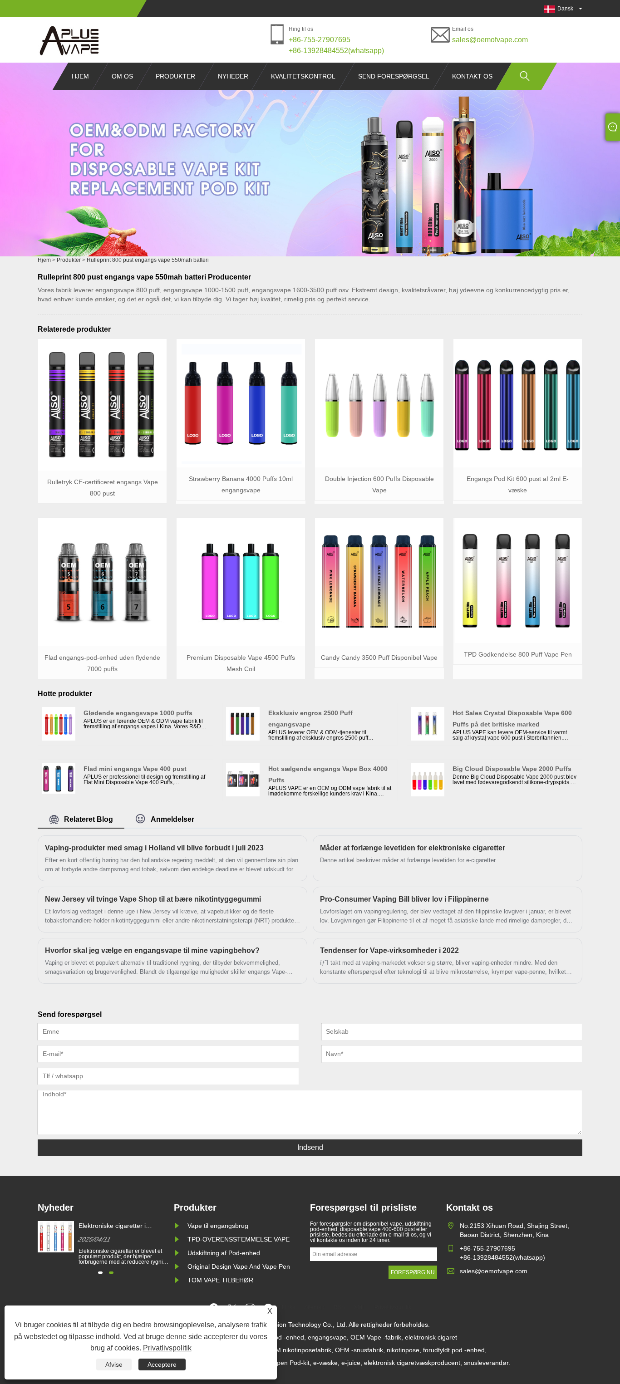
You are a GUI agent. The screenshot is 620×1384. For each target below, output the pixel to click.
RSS (339, 1307)
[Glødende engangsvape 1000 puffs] (58, 739)
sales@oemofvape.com (490, 40)
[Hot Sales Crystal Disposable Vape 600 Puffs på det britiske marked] (427, 739)
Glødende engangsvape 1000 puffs (138, 713)
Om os (122, 76)
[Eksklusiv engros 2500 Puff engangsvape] (243, 739)
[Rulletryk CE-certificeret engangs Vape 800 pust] (102, 469)
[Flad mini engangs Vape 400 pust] (58, 792)
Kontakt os (472, 76)
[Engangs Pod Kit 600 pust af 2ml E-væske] (517, 465)
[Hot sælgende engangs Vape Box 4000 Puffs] (243, 794)
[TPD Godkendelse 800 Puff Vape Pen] (518, 641)
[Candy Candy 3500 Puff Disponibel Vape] (379, 644)
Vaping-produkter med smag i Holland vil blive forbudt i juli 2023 (154, 848)
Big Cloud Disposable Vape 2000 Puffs (512, 768)
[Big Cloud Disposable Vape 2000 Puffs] (427, 794)
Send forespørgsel (393, 76)
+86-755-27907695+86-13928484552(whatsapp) (336, 45)
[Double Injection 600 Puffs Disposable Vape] (379, 465)
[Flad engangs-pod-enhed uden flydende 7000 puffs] (102, 644)
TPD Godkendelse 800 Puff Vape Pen (518, 654)
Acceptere (162, 1364)
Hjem (80, 76)
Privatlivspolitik (167, 1348)
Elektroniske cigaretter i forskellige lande (112, 1226)
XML (359, 1307)
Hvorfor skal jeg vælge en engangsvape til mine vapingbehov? (152, 950)
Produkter (175, 76)
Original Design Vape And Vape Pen (238, 1266)
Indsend (310, 1147)
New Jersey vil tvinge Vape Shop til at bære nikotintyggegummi (153, 899)
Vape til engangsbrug (217, 1225)
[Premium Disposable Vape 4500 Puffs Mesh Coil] (241, 644)
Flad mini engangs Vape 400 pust (135, 768)
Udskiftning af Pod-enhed (223, 1252)
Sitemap (314, 1307)
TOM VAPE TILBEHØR (220, 1280)
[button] (100, 1272)
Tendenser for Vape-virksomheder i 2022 (389, 950)
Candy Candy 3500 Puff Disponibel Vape (379, 657)
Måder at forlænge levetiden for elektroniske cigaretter (412, 848)
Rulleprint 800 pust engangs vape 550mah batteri (148, 260)
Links (288, 1307)
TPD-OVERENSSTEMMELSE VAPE (238, 1239)
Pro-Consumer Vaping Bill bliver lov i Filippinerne (404, 899)
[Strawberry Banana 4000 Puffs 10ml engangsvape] (241, 465)
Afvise (114, 1364)
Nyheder (233, 76)
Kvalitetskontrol (303, 76)
